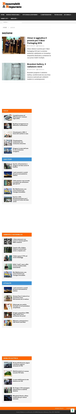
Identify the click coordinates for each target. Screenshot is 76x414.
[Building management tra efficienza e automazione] (8, 126)
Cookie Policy (70, 408)
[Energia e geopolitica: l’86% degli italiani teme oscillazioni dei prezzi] (8, 315)
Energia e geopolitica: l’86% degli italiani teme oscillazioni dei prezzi (21, 314)
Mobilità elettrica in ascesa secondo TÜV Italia (21, 372)
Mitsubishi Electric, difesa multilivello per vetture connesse (20, 397)
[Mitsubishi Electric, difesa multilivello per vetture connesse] (8, 398)
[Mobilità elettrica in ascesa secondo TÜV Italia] (8, 373)
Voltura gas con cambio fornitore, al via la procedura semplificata (21, 306)
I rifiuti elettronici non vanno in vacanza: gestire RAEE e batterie (20, 240)
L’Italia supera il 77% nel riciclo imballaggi (20, 256)
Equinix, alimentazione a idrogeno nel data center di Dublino (21, 165)
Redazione (41, 46)
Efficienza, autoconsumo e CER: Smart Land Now (20, 321)
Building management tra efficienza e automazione (20, 124)
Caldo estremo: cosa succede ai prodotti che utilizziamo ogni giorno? (21, 182)
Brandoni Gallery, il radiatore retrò (36, 65)
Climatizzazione (46, 15)
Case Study (7, 159)
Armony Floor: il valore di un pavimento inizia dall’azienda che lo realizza (21, 297)
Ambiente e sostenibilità (12, 234)
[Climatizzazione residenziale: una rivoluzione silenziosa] (8, 143)
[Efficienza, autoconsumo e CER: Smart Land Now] (8, 323)
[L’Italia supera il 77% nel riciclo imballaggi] (8, 258)
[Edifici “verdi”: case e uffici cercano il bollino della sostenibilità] (8, 267)
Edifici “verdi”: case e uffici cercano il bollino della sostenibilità (20, 266)
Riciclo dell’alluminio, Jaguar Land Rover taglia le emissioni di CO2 (21, 364)
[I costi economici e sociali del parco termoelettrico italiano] (8, 174)
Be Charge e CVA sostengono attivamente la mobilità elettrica (21, 389)
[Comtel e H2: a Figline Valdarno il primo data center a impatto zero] (8, 250)
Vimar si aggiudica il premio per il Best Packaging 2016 (37, 40)
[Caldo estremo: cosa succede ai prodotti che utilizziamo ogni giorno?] (8, 183)
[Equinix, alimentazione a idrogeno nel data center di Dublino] (8, 166)
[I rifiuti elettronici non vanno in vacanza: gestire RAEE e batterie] (8, 241)
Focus (5, 111)
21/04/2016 (32, 46)
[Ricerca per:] (12, 22)
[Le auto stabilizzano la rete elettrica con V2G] (8, 382)
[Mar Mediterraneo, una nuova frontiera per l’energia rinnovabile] (8, 191)
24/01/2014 (32, 69)
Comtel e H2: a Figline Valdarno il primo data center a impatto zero (19, 249)
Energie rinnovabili (13, 15)
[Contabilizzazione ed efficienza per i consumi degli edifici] (8, 118)
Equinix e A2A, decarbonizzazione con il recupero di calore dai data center (21, 199)
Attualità (7, 283)
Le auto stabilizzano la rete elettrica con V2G (21, 380)
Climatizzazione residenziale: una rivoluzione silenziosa (19, 142)
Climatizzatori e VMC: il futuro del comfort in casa (20, 133)
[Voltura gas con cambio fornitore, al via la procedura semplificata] (8, 307)
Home (2, 15)
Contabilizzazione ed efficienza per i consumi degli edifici (20, 117)
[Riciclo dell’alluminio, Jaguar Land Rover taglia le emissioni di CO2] (8, 365)
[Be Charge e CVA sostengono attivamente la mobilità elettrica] (8, 390)
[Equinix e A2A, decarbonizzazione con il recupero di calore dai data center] (8, 199)
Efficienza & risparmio (30, 15)
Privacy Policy (59, 408)
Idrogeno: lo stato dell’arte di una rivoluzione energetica (20, 150)
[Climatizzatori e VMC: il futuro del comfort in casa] (8, 134)
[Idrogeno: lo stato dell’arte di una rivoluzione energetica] (8, 151)
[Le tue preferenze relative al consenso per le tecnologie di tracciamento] (72, 410)
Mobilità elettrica (10, 358)
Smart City (4, 18)
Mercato (14, 18)
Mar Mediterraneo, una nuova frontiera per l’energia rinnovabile (19, 190)
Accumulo (67, 15)
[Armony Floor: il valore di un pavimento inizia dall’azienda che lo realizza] (8, 298)
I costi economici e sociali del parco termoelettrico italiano (20, 173)
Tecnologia (58, 15)
